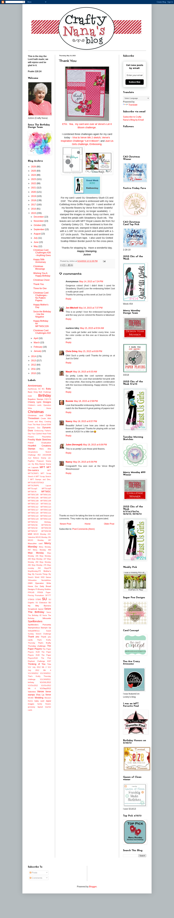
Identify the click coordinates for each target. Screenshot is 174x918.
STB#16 (31, 599)
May (36, 246)
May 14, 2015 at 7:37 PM (90, 308)
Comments (36, 878)
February (38, 347)
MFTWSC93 (46, 528)
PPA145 (31, 592)
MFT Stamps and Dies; (40, 479)
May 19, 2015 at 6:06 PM (95, 444)
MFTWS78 (32, 492)
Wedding (39, 698)
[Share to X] (66, 265)
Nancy (69, 421)
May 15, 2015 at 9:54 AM (92, 328)
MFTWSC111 (46, 504)
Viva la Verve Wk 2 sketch (86, 137)
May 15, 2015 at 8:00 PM (90, 351)
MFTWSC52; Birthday (39, 522)
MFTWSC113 (46, 507)
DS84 (49, 425)
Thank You (38, 284)
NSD (42, 577)
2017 (34, 204)
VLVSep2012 (45, 688)
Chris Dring (71, 351)
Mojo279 (47, 568)
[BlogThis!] (64, 265)
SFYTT (48, 595)
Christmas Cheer (41, 280)
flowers (48, 704)
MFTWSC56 (33, 525)
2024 (34, 175)
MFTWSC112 (33, 507)
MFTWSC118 (46, 510)
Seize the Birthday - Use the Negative (42, 314)
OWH (30, 583)
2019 (34, 196)
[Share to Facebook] (69, 265)
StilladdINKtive (34, 631)
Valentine (32, 692)
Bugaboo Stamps (35, 399)
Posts (34, 872)
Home (88, 524)
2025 (34, 171)
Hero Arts (45, 449)
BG (43, 389)
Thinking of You (36, 664)
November (39, 221)
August (37, 234)
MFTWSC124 (33, 519)
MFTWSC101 (45, 495)
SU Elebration (41, 603)
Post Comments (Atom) (83, 529)
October (38, 225)
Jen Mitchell (72, 308)
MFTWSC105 (33, 498)
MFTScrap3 (32, 489)
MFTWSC (46, 491)
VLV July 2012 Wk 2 (37, 667)
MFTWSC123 (45, 516)
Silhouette (46, 618)
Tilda (49, 664)
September (39, 229)
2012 (34, 365)
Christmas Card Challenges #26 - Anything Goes (42, 252)
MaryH (69, 372)
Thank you (33, 637)
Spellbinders (35, 621)
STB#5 (38, 599)
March (37, 342)
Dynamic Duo (34, 428)
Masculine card (35, 543)
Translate (132, 105)
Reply (68, 299)
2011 (33, 369)
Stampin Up (46, 628)
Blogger (93, 886)
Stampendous (34, 628)
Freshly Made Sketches (39, 439)
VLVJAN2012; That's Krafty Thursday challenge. (39, 676)
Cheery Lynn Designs (39, 402)
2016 (34, 209)
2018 (34, 200)
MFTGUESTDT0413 (36, 483)
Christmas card (35, 415)
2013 (34, 360)
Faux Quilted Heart (39, 434)
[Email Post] (103, 261)
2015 (34, 213)
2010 (34, 373)
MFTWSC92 (33, 528)
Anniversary (35, 385)
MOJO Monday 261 (43, 537)
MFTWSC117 (33, 510)
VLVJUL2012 (45, 682)
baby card (39, 701)
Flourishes (46, 437)
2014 (34, 356)
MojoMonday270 (34, 571)
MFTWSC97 (33, 531)
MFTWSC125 (45, 519)
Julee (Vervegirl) (74, 444)
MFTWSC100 (33, 495)
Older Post (109, 524)
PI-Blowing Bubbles (43, 589)
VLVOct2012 (33, 685)
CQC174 (47, 399)
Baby (48, 389)
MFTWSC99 (46, 531)
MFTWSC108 (33, 501)
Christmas (36, 412)
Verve (40, 691)
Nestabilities (46, 580)
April (36, 338)
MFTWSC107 (45, 498)
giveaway (31, 707)
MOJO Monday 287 (39, 540)
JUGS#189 (46, 455)
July (36, 238)
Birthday (44, 395)
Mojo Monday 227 (39, 559)
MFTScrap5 (46, 489)
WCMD (30, 698)
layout (40, 707)
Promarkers (39, 595)
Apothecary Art (34, 389)
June (36, 242)
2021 (34, 187)
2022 (34, 183)
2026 (34, 166)
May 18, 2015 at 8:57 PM (85, 421)
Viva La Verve (43, 695)
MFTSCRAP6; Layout (39, 486)
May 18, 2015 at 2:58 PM (86, 401)
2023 (34, 179)
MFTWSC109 (45, 501)
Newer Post (65, 524)
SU (44, 599)
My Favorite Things (40, 574)
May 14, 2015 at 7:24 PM (91, 281)
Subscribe (134, 82)
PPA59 (40, 592)
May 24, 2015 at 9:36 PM (85, 462)
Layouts (35, 467)
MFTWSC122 (33, 516)
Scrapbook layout (35, 609)
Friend (30, 443)
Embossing (39, 431)
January (38, 351)
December (39, 217)
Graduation (46, 443)
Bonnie (69, 401)
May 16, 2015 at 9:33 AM (85, 372)
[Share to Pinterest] (71, 265)
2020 (34, 192)
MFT (42, 467)
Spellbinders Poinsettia (39, 625)
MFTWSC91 (46, 525)
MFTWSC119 (33, 513)
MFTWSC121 (45, 513)
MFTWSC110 (33, 504)
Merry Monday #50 (42, 550)
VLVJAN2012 (33, 673)
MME (30, 534)
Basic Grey (33, 392)
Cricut (43, 424)
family (39, 704)
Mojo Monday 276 (39, 565)
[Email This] (61, 265)
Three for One (40, 288)
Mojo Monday (36, 553)
